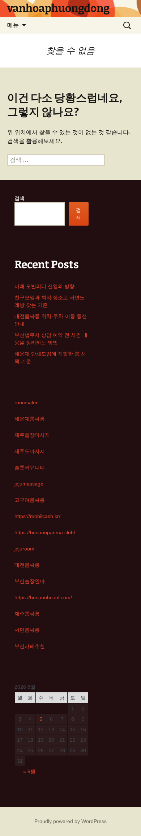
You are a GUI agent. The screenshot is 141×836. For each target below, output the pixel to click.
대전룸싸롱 (27, 565)
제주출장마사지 (32, 435)
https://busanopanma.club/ (44, 532)
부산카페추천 (29, 646)
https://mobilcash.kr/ (37, 516)
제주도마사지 (29, 451)
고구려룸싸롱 (29, 500)
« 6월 (29, 771)
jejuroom (24, 549)
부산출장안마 (29, 581)
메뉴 (13, 25)
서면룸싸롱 (27, 630)
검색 (19, 198)
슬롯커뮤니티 (29, 467)
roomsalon (26, 402)
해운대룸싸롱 (29, 419)
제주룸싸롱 (27, 614)
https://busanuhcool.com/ (43, 597)
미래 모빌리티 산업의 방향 (44, 286)
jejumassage (28, 484)
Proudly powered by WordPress (70, 821)
